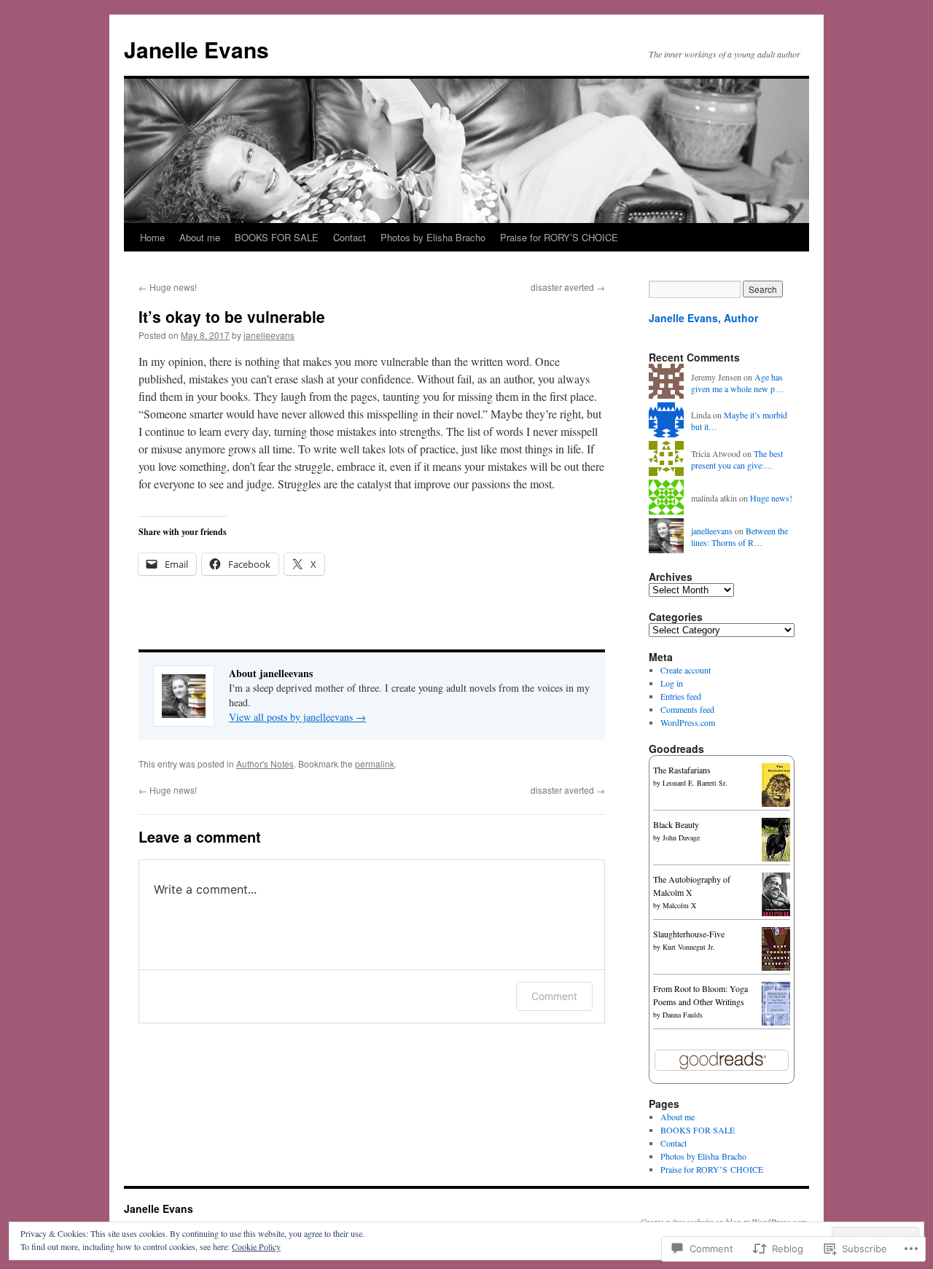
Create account (685, 670)
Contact (349, 237)
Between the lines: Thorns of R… (739, 537)
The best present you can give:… (737, 460)
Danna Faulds (683, 1015)
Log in (671, 683)
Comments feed (687, 709)
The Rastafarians (682, 770)
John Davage (681, 837)
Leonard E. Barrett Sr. (695, 783)
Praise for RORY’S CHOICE (559, 237)
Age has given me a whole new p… (737, 383)
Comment (554, 996)
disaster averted (568, 287)
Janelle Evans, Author (703, 318)
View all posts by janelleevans (297, 717)
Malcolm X (679, 905)
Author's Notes (265, 763)
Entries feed (680, 696)
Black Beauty (676, 824)
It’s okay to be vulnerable (231, 316)
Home (152, 237)
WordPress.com (687, 722)
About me (199, 237)
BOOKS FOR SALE (277, 237)
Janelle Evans (196, 49)
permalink (374, 763)
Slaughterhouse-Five (689, 934)
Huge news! (167, 287)
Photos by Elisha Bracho (432, 237)
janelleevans (268, 335)
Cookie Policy (256, 1246)
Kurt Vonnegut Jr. (689, 947)
